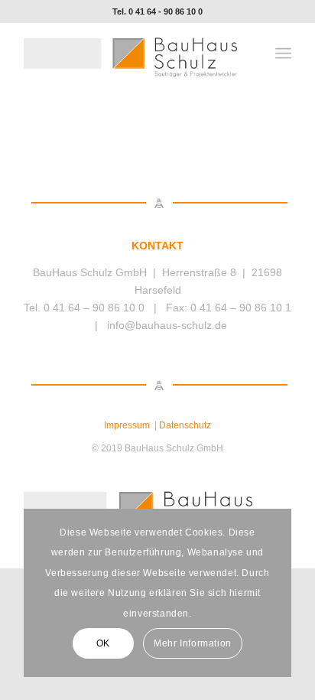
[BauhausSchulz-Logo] (131, 53)
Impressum (127, 425)
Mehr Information (193, 643)
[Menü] (283, 53)
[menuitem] (283, 53)
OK (103, 643)
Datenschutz (185, 425)
